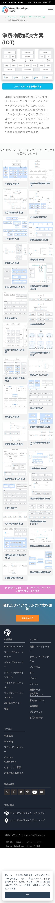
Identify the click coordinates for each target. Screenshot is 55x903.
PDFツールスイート (13, 646)
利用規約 (8, 735)
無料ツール (35, 689)
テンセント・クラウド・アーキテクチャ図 (26, 17)
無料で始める (27, 618)
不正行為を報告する (14, 773)
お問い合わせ (36, 717)
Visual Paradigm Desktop (38, 2)
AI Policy (8, 741)
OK (27, 894)
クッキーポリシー (34, 882)
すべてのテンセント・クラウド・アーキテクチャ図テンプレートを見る (27, 589)
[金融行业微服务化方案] (15, 354)
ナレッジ (34, 683)
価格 (6, 708)
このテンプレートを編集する (27, 86)
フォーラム (35, 666)
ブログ (33, 678)
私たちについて (37, 700)
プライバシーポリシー (34, 842)
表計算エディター (12, 702)
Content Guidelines (15, 846)
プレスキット (36, 711)
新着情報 (34, 706)
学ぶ (32, 672)
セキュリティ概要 (12, 767)
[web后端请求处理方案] (41, 446)
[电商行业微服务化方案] (41, 187)
